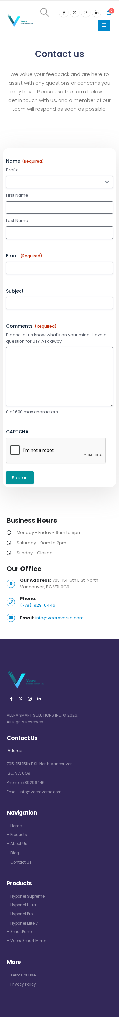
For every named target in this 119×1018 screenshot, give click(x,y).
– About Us (17, 843)
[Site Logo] (20, 21)
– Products (17, 834)
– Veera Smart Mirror (26, 940)
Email (24, 255)
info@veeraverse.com (59, 618)
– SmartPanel (20, 931)
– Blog (13, 853)
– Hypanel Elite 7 (22, 923)
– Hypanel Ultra (21, 905)
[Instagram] (85, 12)
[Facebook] (63, 12)
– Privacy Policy (21, 984)
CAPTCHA (17, 431)
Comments (31, 326)
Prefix (12, 170)
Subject (15, 291)
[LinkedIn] (96, 12)
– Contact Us (19, 862)
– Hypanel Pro (20, 914)
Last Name (17, 221)
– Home (14, 826)
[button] (45, 12)
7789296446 (32, 782)
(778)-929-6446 (37, 605)
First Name (17, 195)
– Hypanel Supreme (26, 896)
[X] (74, 12)
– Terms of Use (21, 975)
